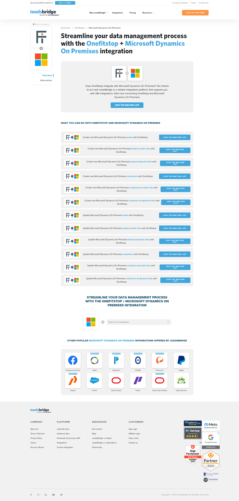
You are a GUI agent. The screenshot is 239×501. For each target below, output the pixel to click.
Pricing (133, 12)
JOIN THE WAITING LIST (127, 105)
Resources (147, 12)
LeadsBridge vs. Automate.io (104, 442)
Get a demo (97, 429)
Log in (193, 2)
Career (33, 442)
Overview (47, 75)
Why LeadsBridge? (97, 12)
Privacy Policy (36, 438)
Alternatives (46, 80)
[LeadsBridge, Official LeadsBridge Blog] (44, 12)
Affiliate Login (134, 433)
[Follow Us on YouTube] (53, 494)
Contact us (133, 442)
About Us (34, 429)
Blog (94, 433)
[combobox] (139, 322)
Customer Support (180, 2)
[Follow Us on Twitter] (61, 494)
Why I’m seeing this (42, 24)
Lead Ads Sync (63, 429)
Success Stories (37, 447)
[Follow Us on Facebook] (31, 494)
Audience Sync (63, 433)
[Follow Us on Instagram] (38, 494)
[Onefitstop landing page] (41, 37)
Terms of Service (37, 433)
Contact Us (204, 2)
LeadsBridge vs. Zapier (102, 438)
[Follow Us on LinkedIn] (46, 494)
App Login (133, 429)
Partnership (97, 447)
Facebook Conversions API (68, 438)
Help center (134, 438)
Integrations (117, 12)
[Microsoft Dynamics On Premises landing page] (41, 59)
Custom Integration (65, 447)
